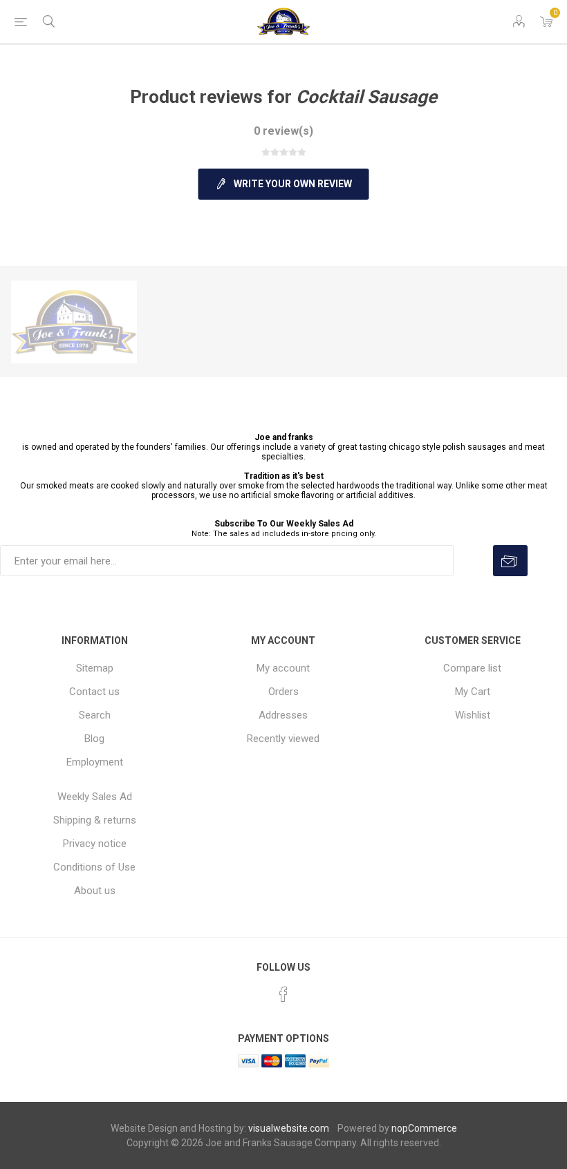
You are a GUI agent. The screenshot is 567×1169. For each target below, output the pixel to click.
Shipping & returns (94, 820)
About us (94, 890)
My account (283, 668)
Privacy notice (95, 843)
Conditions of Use (94, 867)
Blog (94, 738)
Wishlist (472, 715)
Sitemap (94, 668)
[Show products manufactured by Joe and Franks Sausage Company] (74, 322)
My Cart (472, 691)
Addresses (283, 715)
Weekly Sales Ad (94, 796)
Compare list (472, 668)
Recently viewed (283, 738)
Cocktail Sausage (366, 96)
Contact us (94, 691)
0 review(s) (283, 130)
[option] (74, 322)
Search (95, 715)
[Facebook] (283, 994)
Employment (94, 762)
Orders (283, 691)
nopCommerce (424, 1128)
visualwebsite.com (288, 1128)
